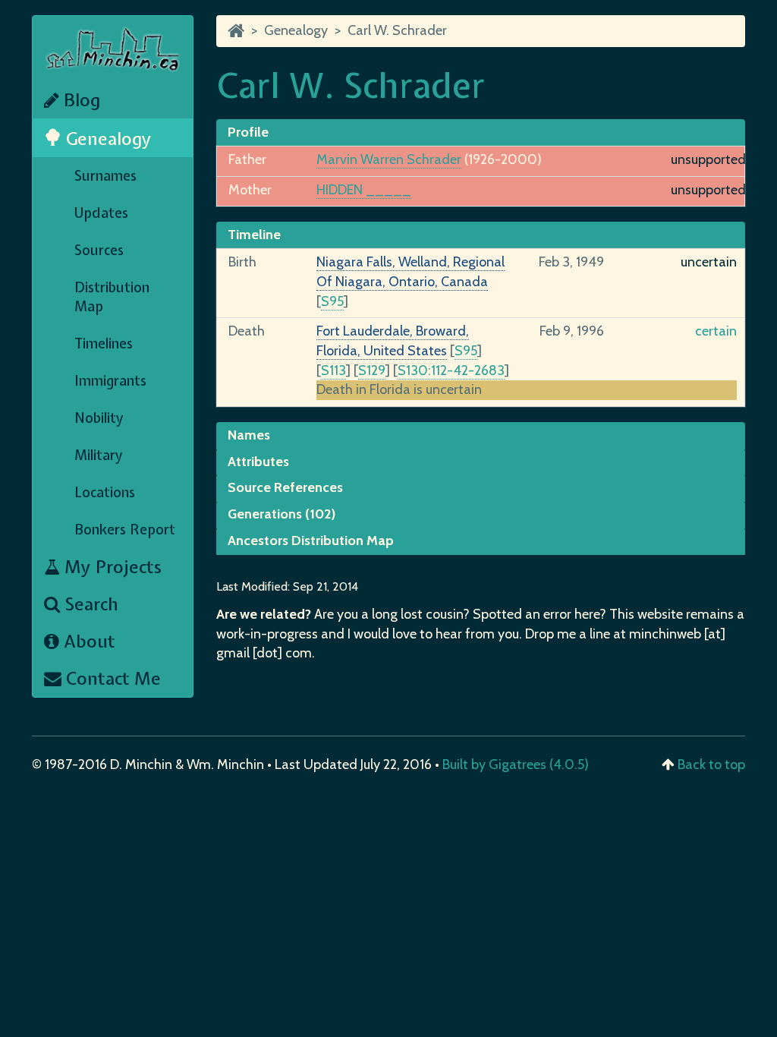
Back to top (711, 764)
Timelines (103, 343)
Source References (285, 487)
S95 (332, 301)
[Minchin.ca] (236, 30)
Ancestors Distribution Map (311, 540)
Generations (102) (281, 514)
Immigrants (110, 380)
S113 (333, 370)
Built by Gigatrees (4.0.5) (515, 764)
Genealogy (106, 138)
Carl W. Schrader (397, 30)
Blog (79, 100)
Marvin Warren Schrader (388, 159)
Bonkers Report (124, 529)
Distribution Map (111, 297)
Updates (101, 212)
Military (98, 455)
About (87, 641)
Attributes (258, 461)
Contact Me (111, 678)
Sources (99, 250)
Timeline (254, 234)
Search (89, 604)
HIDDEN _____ (363, 189)
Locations (104, 492)
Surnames (105, 175)
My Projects (111, 566)
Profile (248, 132)
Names (249, 435)
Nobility (99, 417)
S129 (371, 370)
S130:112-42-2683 (451, 370)
